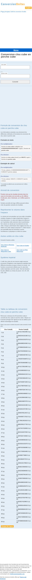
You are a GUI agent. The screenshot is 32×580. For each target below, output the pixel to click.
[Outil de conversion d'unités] (12, 4)
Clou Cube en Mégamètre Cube (6, 250)
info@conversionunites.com (17, 574)
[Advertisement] (16, 30)
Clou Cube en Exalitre (23, 245)
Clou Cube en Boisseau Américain (7, 245)
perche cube (4, 73)
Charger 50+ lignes (7, 526)
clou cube (3, 64)
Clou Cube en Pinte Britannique (22, 250)
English (28, 8)
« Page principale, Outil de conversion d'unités (13, 11)
